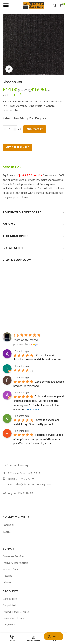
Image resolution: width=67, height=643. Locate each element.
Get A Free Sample (17, 147)
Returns (7, 575)
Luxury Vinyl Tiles (13, 618)
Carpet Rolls (10, 605)
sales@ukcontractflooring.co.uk (33, 484)
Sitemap (7, 582)
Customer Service (13, 556)
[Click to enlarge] (9, 69)
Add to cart (35, 129)
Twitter (7, 532)
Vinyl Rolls (9, 624)
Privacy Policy (11, 569)
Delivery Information (15, 562)
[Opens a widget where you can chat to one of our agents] (53, 636)
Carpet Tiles (10, 598)
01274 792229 (25, 478)
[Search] (54, 5)
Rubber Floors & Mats (16, 611)
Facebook (8, 524)
